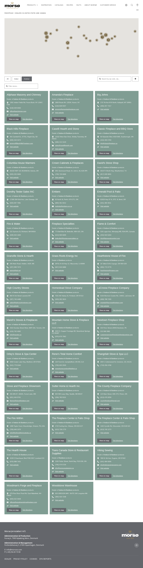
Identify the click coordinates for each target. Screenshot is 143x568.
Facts (78, 5)
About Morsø (91, 5)
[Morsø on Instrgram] (137, 545)
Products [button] (31, 5)
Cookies (33, 559)
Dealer (7, 559)
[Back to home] (12, 5)
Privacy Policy (20, 559)
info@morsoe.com (14, 549)
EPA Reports (45, 559)
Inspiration (46, 5)
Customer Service (108, 5)
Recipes (70, 5)
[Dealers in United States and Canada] (137, 5)
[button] (126, 5)
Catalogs (59, 5)
